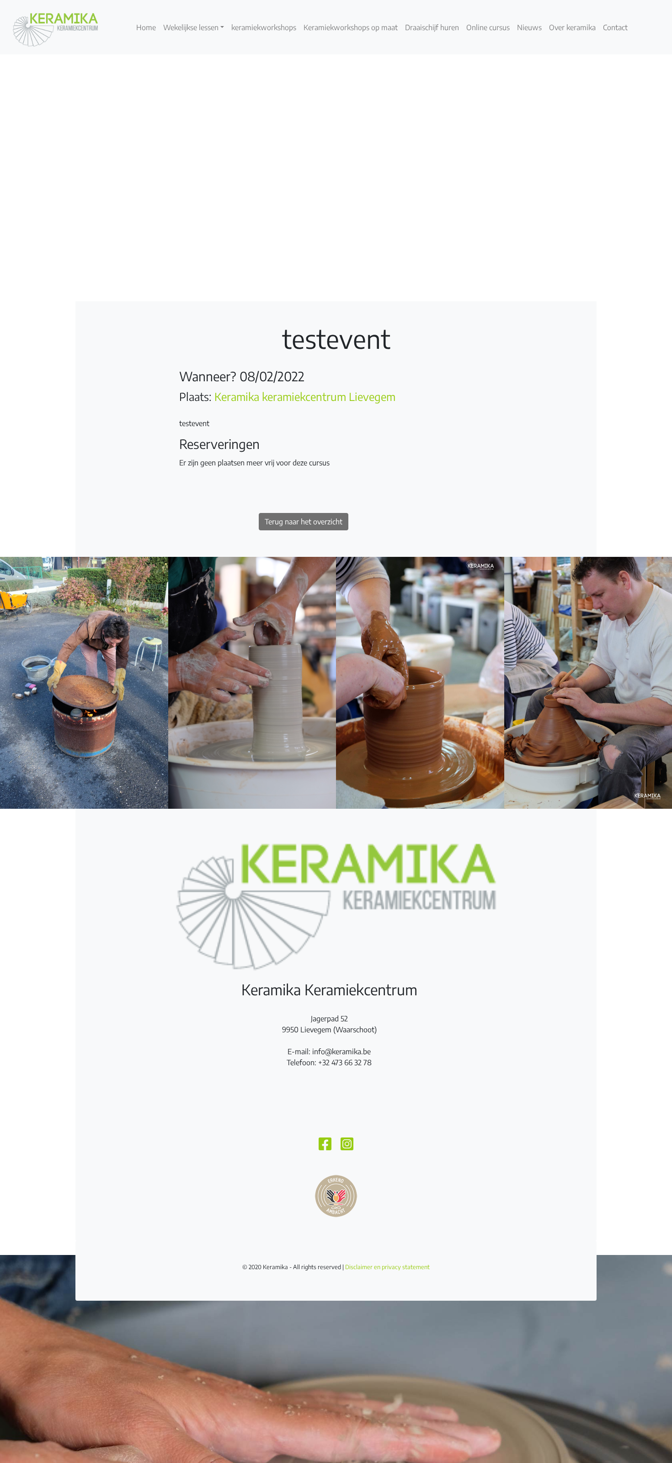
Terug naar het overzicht (303, 521)
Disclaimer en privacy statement (387, 1267)
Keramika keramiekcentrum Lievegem (304, 396)
